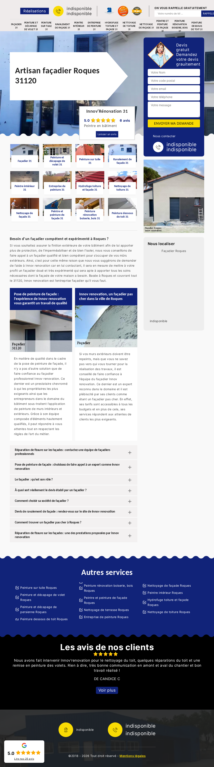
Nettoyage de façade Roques (169, 585)
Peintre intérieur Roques (165, 592)
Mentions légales (133, 756)
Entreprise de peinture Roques (106, 617)
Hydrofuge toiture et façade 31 (111, 26)
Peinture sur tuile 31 (46, 26)
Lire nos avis (24, 758)
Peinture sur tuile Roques (38, 587)
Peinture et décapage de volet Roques (42, 597)
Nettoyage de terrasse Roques (106, 610)
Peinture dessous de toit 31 (196, 26)
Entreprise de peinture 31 (94, 26)
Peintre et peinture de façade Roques (105, 600)
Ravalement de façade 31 (62, 26)
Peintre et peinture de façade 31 (162, 26)
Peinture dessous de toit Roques (44, 619)
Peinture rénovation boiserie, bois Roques (108, 588)
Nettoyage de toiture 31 (129, 26)
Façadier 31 (16, 26)
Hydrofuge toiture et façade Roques (168, 602)
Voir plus (107, 690)
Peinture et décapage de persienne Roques (38, 609)
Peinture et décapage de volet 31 (31, 26)
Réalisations (34, 11)
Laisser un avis (107, 134)
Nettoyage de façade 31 (146, 26)
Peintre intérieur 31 (78, 26)
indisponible (79, 8)
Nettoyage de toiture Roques (169, 612)
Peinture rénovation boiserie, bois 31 (179, 26)
